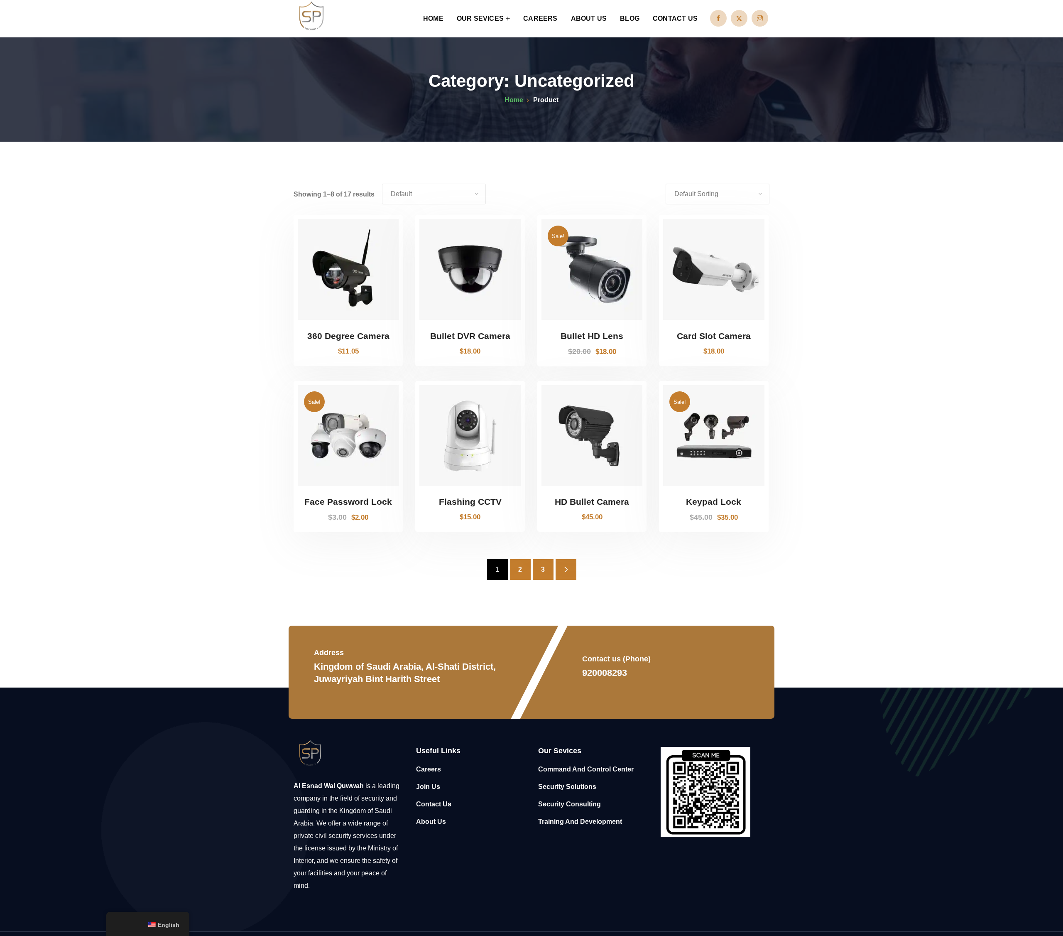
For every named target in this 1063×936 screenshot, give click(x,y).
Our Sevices (480, 18)
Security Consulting (569, 804)
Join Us (428, 786)
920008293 (604, 673)
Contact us (675, 18)
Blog (629, 18)
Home (433, 18)
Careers (540, 18)
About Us (589, 18)
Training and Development (580, 821)
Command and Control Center (586, 769)
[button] (387, 316)
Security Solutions (567, 786)
